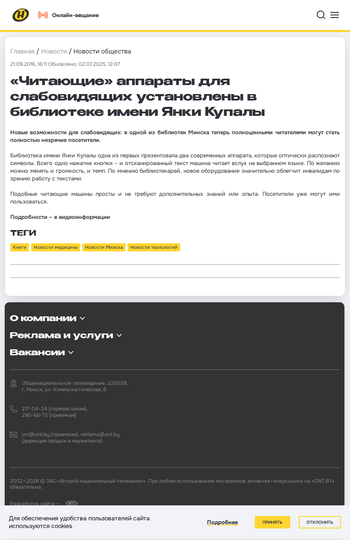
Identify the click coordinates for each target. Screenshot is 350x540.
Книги (19, 247)
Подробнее (222, 522)
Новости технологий (154, 247)
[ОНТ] (21, 15)
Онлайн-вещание (75, 15)
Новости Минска (104, 247)
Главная (22, 51)
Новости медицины (56, 247)
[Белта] (69, 503)
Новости (54, 51)
